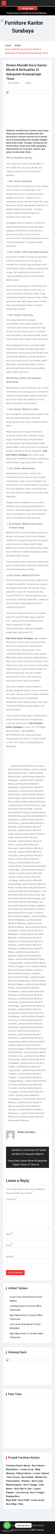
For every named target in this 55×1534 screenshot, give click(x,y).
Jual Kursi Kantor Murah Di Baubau (29, 801)
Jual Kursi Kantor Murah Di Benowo (24, 805)
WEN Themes (37, 1530)
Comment (11, 1199)
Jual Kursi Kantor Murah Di (22, 766)
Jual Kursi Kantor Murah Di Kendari (30, 887)
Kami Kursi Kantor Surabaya (19, 638)
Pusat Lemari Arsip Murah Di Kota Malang (26, 13)
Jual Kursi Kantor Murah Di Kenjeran (24, 891)
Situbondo (24, 1120)
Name (9, 1234)
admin (28, 83)
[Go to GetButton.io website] (7, 1531)
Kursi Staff (23, 1500)
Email (8, 1245)
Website (10, 1256)
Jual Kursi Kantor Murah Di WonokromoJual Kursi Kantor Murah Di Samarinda (26, 1117)
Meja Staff (11, 1500)
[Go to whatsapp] (7, 1525)
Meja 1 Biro (17, 1504)
